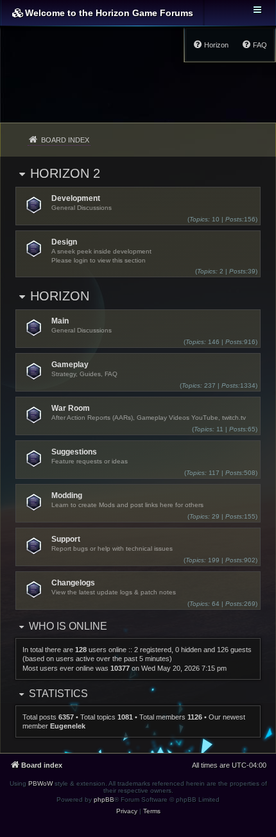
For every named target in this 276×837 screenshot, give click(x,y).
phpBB (104, 799)
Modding (66, 495)
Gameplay (70, 364)
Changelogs (73, 582)
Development (75, 198)
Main (60, 320)
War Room (70, 408)
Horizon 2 (65, 173)
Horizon (59, 296)
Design (64, 241)
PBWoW (40, 783)
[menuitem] (254, 45)
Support (65, 539)
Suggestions (74, 451)
